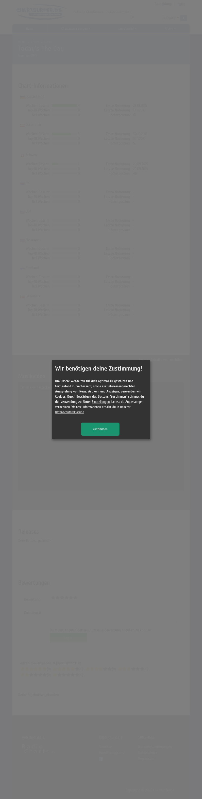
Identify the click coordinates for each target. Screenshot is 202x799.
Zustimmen (100, 429)
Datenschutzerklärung (69, 412)
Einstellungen (101, 402)
